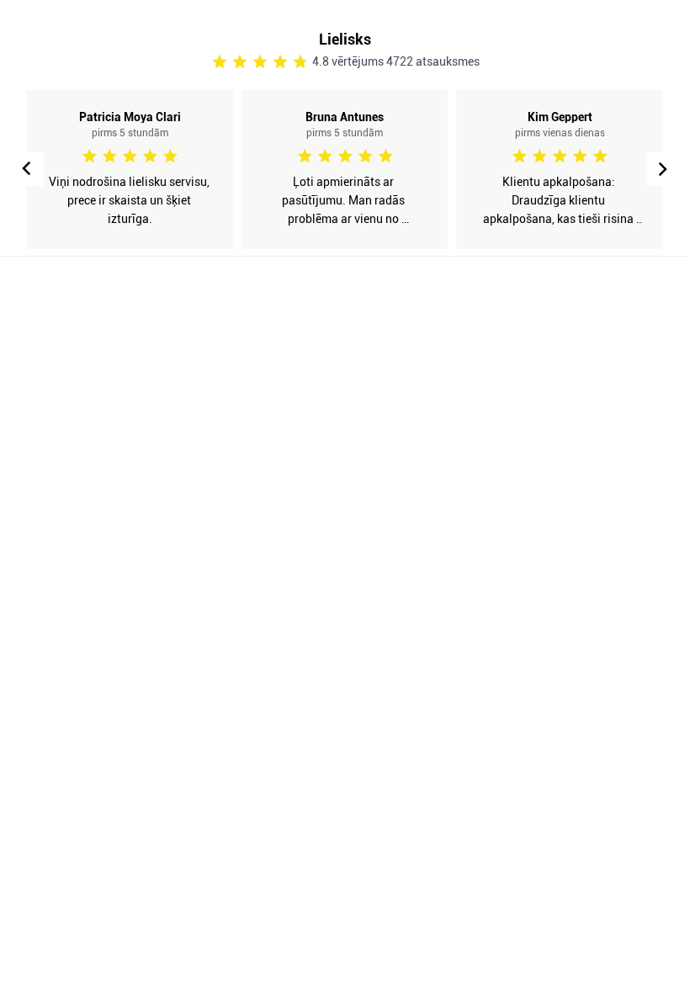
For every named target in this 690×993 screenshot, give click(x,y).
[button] (663, 169)
